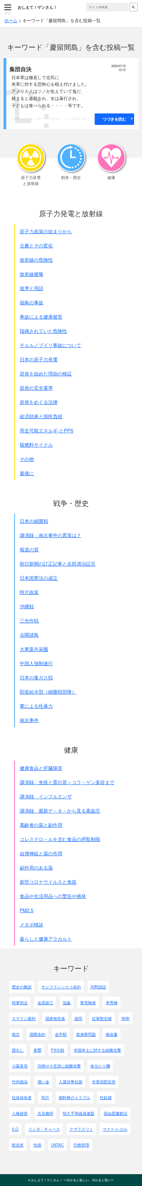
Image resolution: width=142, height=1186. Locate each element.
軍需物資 (88, 1002)
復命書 (112, 1034)
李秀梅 (112, 1002)
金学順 (61, 1034)
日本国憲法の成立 (39, 577)
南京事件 (29, 720)
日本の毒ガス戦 (36, 677)
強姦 (67, 1002)
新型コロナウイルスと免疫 (48, 881)
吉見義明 (45, 1113)
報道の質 (29, 549)
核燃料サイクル (36, 444)
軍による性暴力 (36, 705)
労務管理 (81, 1145)
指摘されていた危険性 (43, 330)
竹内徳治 (20, 1081)
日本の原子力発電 (39, 359)
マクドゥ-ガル (115, 1129)
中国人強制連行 (36, 663)
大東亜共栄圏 (34, 648)
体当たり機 (100, 1066)
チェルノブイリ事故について (50, 344)
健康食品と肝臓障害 (41, 767)
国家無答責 (55, 1018)
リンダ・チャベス (44, 1129)
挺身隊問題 (86, 1034)
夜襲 (37, 1050)
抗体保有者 (22, 1097)
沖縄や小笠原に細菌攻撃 (59, 1066)
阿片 (45, 1097)
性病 (37, 1145)
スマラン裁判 (24, 1018)
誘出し (18, 1050)
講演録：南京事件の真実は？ (50, 535)
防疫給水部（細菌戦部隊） (48, 691)
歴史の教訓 (22, 987)
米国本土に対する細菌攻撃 (97, 1050)
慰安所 (18, 1145)
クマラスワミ (81, 1129)
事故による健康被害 (41, 316)
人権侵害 (20, 1113)
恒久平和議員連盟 (78, 1113)
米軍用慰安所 (104, 1081)
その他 (27, 458)
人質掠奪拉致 (70, 1081)
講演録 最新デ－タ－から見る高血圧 (60, 810)
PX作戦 (57, 1050)
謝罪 (78, 1018)
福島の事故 (31, 302)
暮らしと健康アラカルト (46, 938)
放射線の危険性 (36, 259)
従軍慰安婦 (102, 1018)
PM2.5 (27, 910)
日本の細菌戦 (34, 520)
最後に (27, 472)
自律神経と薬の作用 (41, 853)
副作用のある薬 (36, 867)
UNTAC (57, 1145)
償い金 (43, 1081)
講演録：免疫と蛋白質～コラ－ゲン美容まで (67, 782)
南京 (16, 1034)
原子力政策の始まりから (46, 231)
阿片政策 (29, 591)
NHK (125, 1018)
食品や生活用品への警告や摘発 (53, 895)
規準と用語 (31, 288)
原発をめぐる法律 (39, 401)
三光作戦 (29, 620)
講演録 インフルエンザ (46, 796)
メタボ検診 (31, 924)
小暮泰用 (20, 1066)
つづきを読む (114, 119)
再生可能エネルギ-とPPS (46, 430)
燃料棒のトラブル (74, 1097)
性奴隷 (106, 1097)
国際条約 (37, 1034)
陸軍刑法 (20, 1002)
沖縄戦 (27, 606)
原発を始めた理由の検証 (46, 373)
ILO (15, 1129)
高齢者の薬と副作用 (41, 824)
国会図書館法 (115, 1113)
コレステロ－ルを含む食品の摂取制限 (60, 838)
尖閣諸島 (29, 634)
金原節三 (45, 1002)
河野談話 (98, 987)
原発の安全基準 (36, 387)
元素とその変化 (36, 245)
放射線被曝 (31, 273)
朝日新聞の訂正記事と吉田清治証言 (57, 563)
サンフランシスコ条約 (61, 987)
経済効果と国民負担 (41, 416)
